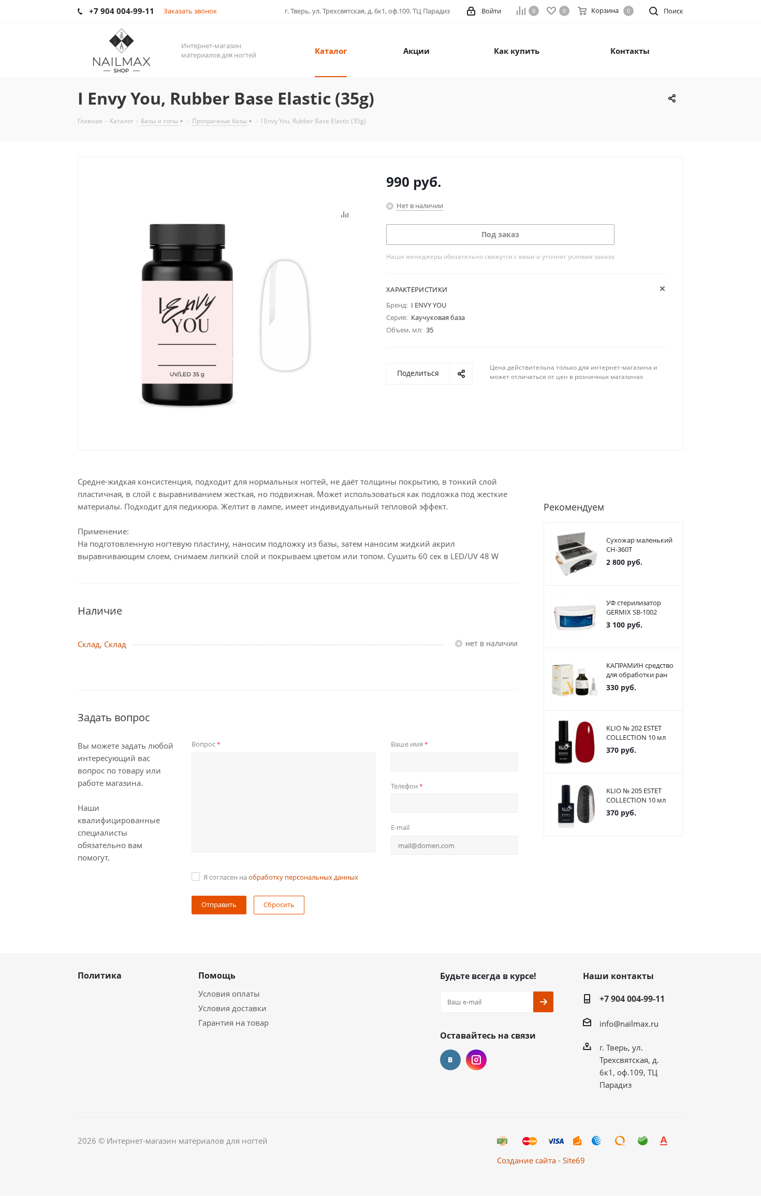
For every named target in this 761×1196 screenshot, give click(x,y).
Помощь (217, 975)
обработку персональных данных (303, 877)
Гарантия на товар (233, 1022)
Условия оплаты (229, 993)
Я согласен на (280, 877)
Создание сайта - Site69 (541, 1160)
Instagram (476, 1059)
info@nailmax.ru (628, 1023)
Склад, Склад (102, 644)
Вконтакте (450, 1059)
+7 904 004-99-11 (632, 998)
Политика (100, 975)
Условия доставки (232, 1008)
